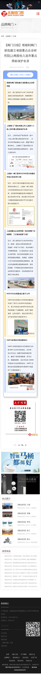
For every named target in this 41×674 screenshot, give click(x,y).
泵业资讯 (12, 661)
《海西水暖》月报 (7, 643)
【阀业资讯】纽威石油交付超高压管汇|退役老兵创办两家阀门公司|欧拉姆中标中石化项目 (21, 583)
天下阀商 (23, 654)
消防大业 (32, 654)
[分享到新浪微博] (19, 445)
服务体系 (4, 639)
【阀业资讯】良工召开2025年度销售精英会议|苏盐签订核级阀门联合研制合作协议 (21, 569)
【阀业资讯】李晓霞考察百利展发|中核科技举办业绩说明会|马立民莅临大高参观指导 (21, 563)
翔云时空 (20, 661)
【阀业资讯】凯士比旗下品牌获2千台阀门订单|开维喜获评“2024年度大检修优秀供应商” (21, 573)
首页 (2, 36)
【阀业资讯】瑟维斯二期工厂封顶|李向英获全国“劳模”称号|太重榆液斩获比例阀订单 (21, 576)
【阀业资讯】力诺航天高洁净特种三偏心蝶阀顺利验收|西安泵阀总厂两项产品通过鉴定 (21, 559)
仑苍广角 (34, 657)
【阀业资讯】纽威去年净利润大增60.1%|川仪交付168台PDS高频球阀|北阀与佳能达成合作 (21, 586)
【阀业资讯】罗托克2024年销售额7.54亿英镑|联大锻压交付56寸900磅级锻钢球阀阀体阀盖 (21, 566)
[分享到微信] (22, 445)
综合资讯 (25, 657)
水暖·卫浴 (15, 654)
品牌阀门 (7, 24)
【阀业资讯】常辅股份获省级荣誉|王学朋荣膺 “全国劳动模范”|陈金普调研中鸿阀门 (21, 580)
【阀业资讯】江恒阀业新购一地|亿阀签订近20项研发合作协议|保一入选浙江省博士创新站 (21, 556)
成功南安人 (16, 657)
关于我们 (4, 633)
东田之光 (29, 661)
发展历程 (4, 646)
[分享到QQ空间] (25, 445)
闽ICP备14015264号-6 (12, 667)
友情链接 (5, 626)
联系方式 (4, 636)
